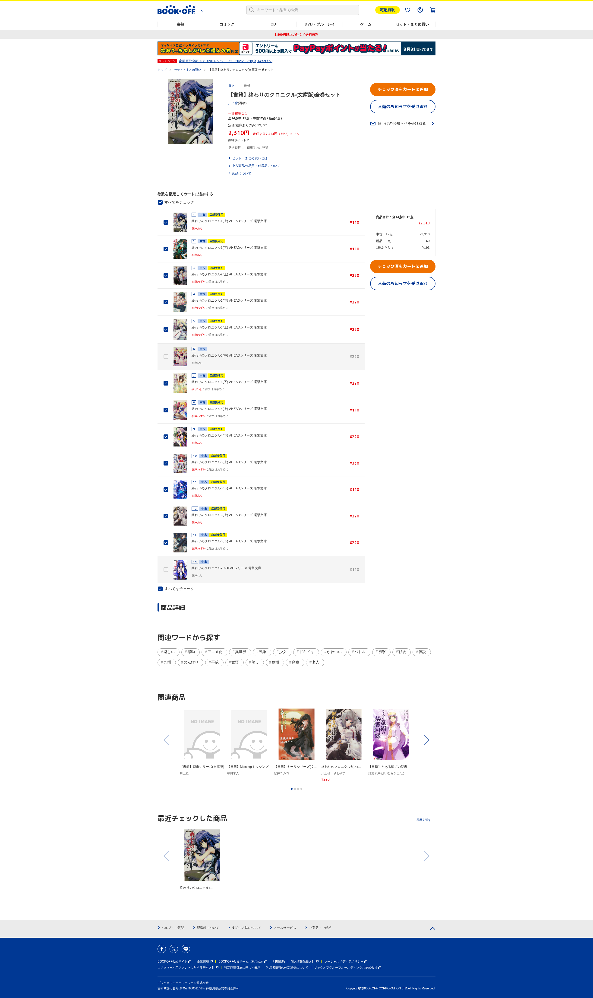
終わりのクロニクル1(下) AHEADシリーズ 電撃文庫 (229, 247)
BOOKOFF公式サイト (172, 961)
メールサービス (285, 928)
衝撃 (382, 652)
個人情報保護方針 (303, 961)
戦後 (402, 652)
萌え (255, 662)
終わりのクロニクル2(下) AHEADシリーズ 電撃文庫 (229, 300)
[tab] (292, 789)
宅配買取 (387, 10)
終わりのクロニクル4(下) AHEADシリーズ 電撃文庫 (229, 435)
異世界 (240, 652)
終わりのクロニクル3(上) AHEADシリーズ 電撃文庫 (229, 327)
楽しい (169, 652)
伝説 (422, 652)
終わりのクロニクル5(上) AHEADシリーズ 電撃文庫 (229, 462)
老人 (315, 662)
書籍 (180, 24)
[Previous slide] (167, 740)
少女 (283, 652)
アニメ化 (215, 652)
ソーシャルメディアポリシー (343, 961)
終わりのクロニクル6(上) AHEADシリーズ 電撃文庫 (229, 515)
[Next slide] (426, 740)
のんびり (191, 662)
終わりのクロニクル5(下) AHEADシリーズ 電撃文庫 (229, 488)
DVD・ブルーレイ (320, 24)
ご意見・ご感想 (320, 928)
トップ (162, 69)
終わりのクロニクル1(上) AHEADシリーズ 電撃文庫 (229, 221)
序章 (295, 662)
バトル (360, 652)
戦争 (262, 652)
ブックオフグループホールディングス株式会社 (345, 967)
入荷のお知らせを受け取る (403, 106)
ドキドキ (306, 652)
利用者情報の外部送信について (287, 967)
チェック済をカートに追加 (403, 89)
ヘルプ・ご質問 (172, 928)
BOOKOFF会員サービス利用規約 (240, 961)
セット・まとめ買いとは (250, 158)
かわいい (334, 652)
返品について (241, 173)
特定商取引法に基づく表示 (242, 967)
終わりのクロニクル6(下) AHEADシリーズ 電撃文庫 (229, 541)
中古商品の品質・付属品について (256, 166)
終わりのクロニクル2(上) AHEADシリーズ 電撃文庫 (229, 274)
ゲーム (366, 24)
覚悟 (235, 662)
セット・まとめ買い (412, 24)
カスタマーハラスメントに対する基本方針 (186, 967)
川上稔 (233, 103)
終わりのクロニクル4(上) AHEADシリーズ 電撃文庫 (229, 409)
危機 (275, 662)
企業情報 (203, 961)
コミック (227, 24)
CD (273, 24)
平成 (215, 662)
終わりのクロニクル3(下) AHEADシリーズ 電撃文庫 (229, 382)
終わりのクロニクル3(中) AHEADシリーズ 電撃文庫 (229, 355)
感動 (191, 652)
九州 (167, 662)
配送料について (208, 928)
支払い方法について (246, 928)
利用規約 (279, 961)
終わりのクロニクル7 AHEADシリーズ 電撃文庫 (226, 568)
